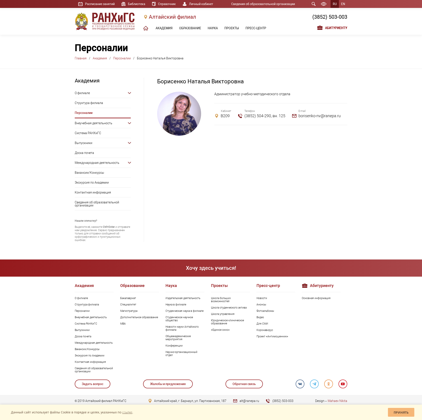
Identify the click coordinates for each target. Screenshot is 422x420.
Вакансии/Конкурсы (89, 172)
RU (335, 4)
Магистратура (128, 310)
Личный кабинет (201, 4)
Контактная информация (93, 192)
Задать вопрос (92, 384)
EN (343, 4)
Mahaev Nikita (337, 401)
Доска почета (84, 153)
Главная (81, 58)
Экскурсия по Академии (92, 182)
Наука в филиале (176, 304)
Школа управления (223, 314)
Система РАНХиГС (88, 133)
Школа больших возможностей (221, 300)
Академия (100, 58)
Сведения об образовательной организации (263, 4)
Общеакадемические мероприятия (178, 338)
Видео (260, 317)
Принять (401, 412)
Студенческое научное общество (179, 319)
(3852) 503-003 (329, 17)
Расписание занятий (100, 4)
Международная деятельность (97, 162)
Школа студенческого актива (229, 307)
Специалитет (128, 304)
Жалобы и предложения (168, 384)
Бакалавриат (128, 298)
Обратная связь (244, 384)
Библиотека (136, 4)
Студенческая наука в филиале (185, 310)
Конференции (174, 345)
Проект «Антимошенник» (272, 336)
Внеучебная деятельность (93, 123)
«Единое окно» (220, 329)
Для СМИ (262, 323)
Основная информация (316, 298)
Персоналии (122, 58)
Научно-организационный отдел (181, 354)
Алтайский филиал (172, 17)
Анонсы (261, 304)
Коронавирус (264, 330)
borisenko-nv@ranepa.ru (319, 115)
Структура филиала (89, 103)
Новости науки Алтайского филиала (182, 328)
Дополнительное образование (139, 317)
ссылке (127, 412)
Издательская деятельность (183, 298)
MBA (123, 323)
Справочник (167, 4)
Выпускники (83, 143)
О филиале (82, 93)
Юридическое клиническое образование (227, 322)
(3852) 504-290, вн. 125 (264, 115)
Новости (261, 298)
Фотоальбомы (265, 310)
